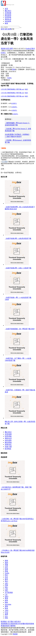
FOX (6, 612)
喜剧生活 (8, 19)
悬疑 (6, 571)
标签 (6, 23)
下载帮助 (3, 148)
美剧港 (3, 48)
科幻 (6, 575)
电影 (6, 602)
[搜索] (20, 27)
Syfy (6, 616)
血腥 (6, 614)
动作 (6, 567)
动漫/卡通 (8, 446)
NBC (6, 590)
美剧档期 (4, 623)
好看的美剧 (25, 623)
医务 (6, 608)
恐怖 (13, 69)
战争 (6, 600)
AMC (6, 610)
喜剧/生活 (8, 438)
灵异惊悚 (8, 13)
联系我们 (4, 621)
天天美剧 (5, 161)
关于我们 (11, 621)
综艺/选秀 (7, 29)
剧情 (6, 560)
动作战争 (8, 21)
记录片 (32, 48)
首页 (6, 9)
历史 (6, 577)
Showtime (8, 604)
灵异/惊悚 (8, 434)
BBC (6, 587)
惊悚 (6, 569)
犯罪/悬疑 (8, 436)
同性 (6, 618)
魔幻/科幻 (8, 432)
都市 (6, 579)
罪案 (6, 565)
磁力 (26, 89)
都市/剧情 (8, 442)
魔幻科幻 (8, 11)
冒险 (6, 606)
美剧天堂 (17, 623)
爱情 (6, 598)
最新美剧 (6, 626)
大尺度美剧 (9, 592)
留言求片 (17, 621)
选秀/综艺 (8, 444)
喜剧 (6, 563)
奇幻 (6, 581)
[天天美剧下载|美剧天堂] (7, 5)
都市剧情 (8, 15)
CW (6, 594)
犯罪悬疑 (8, 17)
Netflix (28, 48)
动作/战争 (8, 440)
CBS (6, 589)
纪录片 (3, 53)
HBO (6, 596)
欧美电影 (8, 449)
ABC (6, 583)
